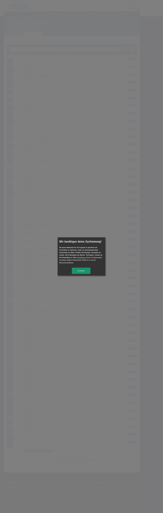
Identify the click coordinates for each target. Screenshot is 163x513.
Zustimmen (81, 271)
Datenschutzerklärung (66, 263)
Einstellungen (81, 258)
